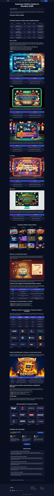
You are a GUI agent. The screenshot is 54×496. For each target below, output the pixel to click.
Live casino (22, 227)
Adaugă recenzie (40, 432)
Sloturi (39, 227)
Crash (31, 227)
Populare (13, 227)
